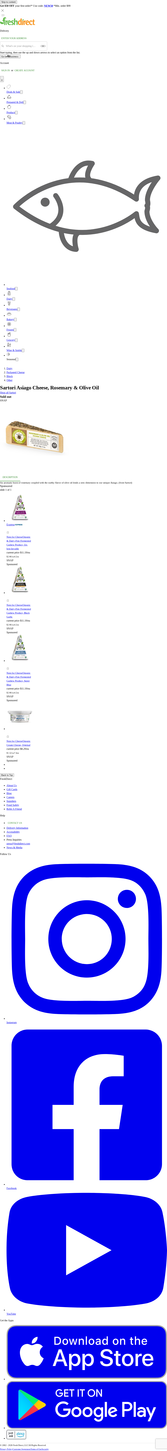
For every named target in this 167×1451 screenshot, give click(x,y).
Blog (9, 793)
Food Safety (13, 805)
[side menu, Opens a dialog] (3, 15)
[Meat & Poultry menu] (24, 123)
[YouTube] (87, 1310)
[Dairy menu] (13, 299)
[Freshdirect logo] (18, 24)
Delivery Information (17, 828)
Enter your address (14, 38)
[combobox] (22, 46)
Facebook (12, 1188)
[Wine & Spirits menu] (23, 350)
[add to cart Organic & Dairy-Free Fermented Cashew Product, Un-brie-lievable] (9, 529)
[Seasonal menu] (17, 359)
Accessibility (13, 831)
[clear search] (43, 46)
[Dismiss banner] (2, 10)
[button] (83, 437)
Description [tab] (10, 477)
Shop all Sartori (8, 392)
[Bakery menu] (15, 319)
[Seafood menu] (16, 288)
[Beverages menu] (18, 309)
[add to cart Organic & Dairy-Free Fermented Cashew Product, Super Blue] (9, 665)
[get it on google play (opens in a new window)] (87, 1427)
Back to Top (7, 775)
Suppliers (11, 801)
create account (25, 70)
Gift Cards (12, 789)
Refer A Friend (14, 809)
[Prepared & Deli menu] (24, 102)
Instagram (12, 1022)
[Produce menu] (16, 112)
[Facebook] (87, 1184)
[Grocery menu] (16, 340)
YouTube (11, 1313)
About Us (12, 785)
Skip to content (8, 2)
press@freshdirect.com (18, 843)
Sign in (5, 70)
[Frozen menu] (15, 330)
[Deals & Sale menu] (21, 92)
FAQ (9, 835)
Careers (10, 797)
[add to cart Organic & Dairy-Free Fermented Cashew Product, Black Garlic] (9, 597)
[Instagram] (87, 1018)
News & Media (14, 847)
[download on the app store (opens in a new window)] (87, 1379)
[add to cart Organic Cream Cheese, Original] (9, 733)
